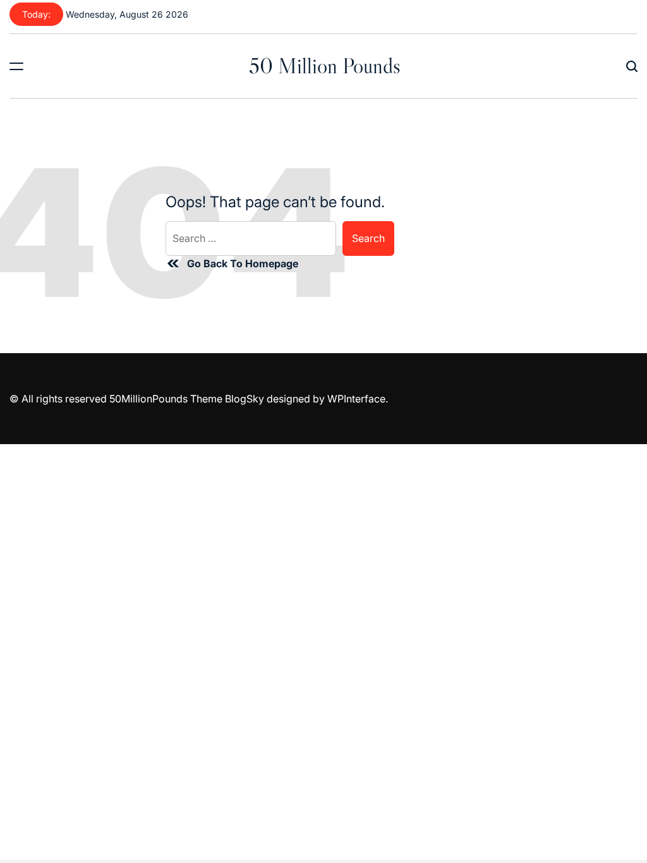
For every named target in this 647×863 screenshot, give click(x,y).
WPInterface (356, 398)
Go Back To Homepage (242, 263)
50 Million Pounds (325, 65)
